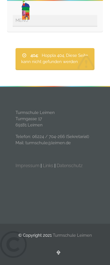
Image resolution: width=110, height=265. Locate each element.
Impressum (27, 165)
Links (48, 165)
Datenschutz (70, 165)
